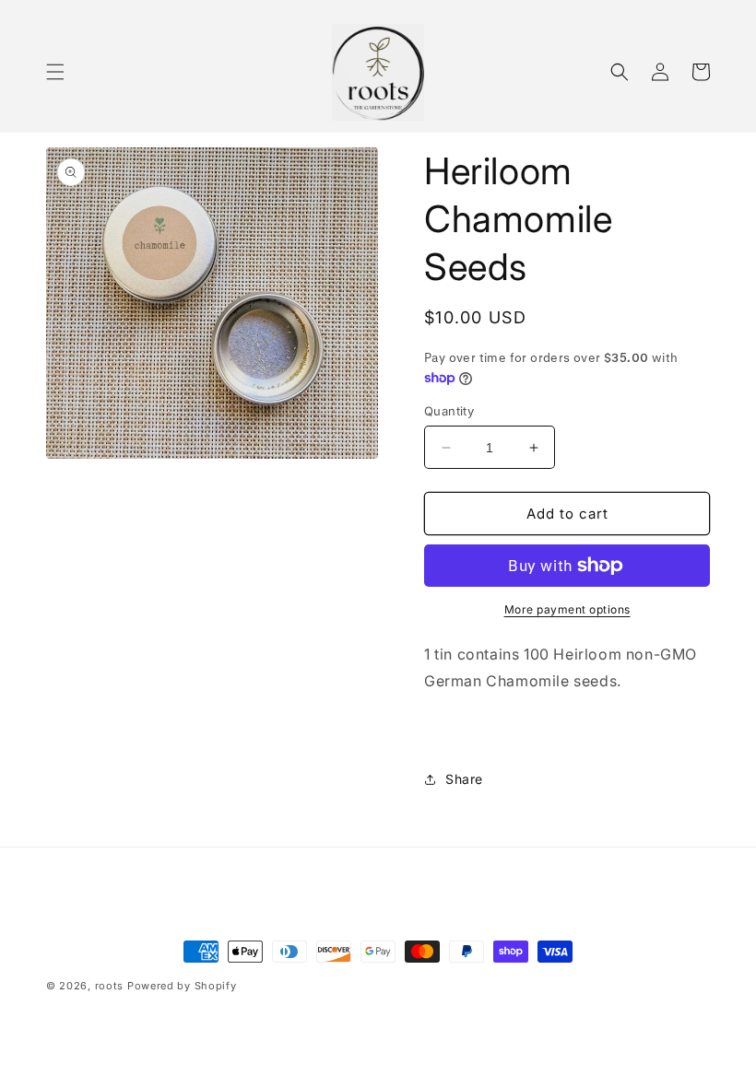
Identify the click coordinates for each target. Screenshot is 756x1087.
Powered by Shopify (182, 985)
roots (109, 985)
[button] (55, 72)
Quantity (449, 410)
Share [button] (464, 779)
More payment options (567, 609)
